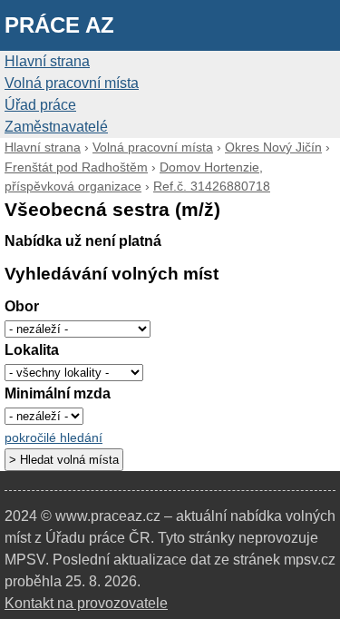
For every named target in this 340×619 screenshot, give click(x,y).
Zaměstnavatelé (56, 126)
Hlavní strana (47, 61)
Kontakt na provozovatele (86, 603)
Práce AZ (59, 25)
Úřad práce (40, 105)
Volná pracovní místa (72, 83)
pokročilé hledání (53, 438)
